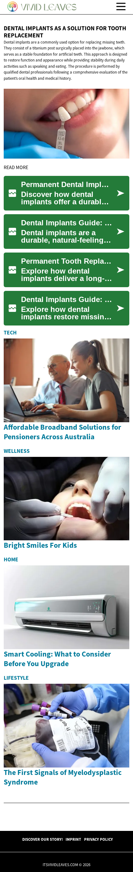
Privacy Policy (98, 839)
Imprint (73, 839)
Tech (10, 332)
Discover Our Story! (42, 839)
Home (11, 559)
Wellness (17, 451)
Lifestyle (16, 677)
